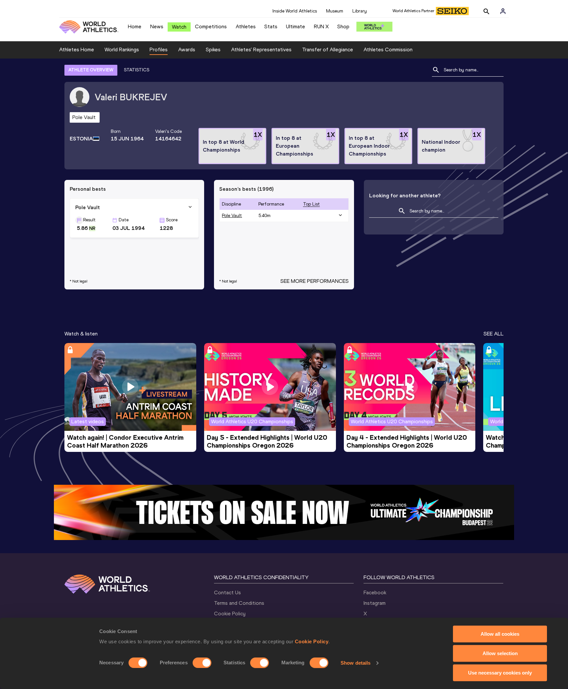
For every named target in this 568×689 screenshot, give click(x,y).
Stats (270, 26)
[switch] (202, 662)
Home (134, 26)
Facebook (375, 592)
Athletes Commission (388, 49)
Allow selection (500, 653)
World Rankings (122, 49)
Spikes (213, 49)
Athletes (246, 26)
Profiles (159, 49)
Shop (343, 26)
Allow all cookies (500, 634)
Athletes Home (76, 49)
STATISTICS (136, 70)
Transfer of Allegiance (327, 49)
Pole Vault (232, 215)
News (156, 26)
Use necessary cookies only (500, 673)
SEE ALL (494, 334)
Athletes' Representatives (261, 49)
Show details (355, 663)
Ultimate (295, 26)
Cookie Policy (312, 641)
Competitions (211, 26)
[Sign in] (503, 11)
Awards (186, 49)
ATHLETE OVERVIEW (90, 70)
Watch (179, 27)
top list (311, 204)
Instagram (375, 603)
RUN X (321, 26)
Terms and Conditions (239, 603)
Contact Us (227, 592)
